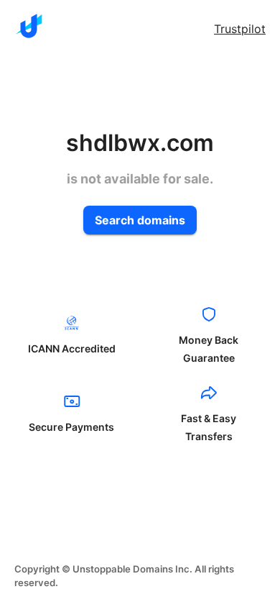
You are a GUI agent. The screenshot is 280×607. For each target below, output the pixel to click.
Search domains (140, 220)
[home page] (28, 26)
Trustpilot (240, 29)
